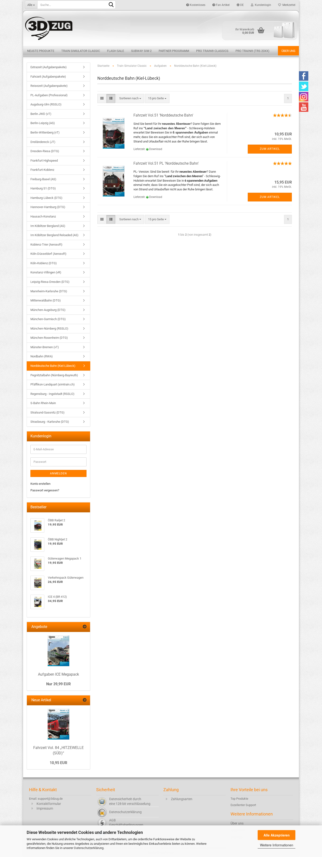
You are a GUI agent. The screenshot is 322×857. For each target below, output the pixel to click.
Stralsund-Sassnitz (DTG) (47, 412)
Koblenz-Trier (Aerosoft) (46, 244)
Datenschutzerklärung (88, 848)
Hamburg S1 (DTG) (43, 188)
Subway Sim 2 (141, 51)
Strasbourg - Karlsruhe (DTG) (49, 421)
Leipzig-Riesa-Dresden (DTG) (50, 282)
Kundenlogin (262, 5)
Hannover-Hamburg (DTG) (47, 207)
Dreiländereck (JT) (42, 142)
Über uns (288, 51)
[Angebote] (85, 627)
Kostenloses (197, 5)
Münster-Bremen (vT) (44, 347)
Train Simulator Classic (80, 51)
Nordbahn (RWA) (41, 356)
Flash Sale (115, 51)
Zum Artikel (270, 148)
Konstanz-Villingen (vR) (45, 272)
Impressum (45, 808)
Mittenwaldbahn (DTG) (45, 300)
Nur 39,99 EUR (58, 684)
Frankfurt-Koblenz (42, 169)
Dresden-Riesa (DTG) (44, 151)
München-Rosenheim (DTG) (49, 337)
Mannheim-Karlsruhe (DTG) (48, 291)
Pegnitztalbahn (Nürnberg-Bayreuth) (54, 375)
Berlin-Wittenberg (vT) (45, 132)
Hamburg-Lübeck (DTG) (46, 198)
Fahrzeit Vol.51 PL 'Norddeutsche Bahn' (166, 163)
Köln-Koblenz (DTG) (43, 263)
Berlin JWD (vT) (40, 114)
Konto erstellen (40, 483)
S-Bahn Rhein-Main (43, 403)
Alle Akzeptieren (277, 835)
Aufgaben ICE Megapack (58, 674)
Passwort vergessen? (44, 490)
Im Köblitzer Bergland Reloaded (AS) (54, 235)
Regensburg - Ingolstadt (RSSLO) (52, 394)
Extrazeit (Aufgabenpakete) (48, 67)
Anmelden (58, 473)
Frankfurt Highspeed (44, 160)
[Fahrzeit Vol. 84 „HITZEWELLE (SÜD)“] (58, 724)
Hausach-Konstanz (43, 216)
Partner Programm (174, 51)
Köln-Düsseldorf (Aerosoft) (48, 253)
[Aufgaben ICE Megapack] (58, 650)
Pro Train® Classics (212, 51)
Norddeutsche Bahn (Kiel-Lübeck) (52, 366)
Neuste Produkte (40, 51)
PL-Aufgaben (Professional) (49, 95)
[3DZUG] (161, 27)
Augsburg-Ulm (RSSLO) (46, 104)
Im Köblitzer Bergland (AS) (47, 226)
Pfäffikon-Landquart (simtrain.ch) (52, 384)
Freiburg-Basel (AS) (43, 179)
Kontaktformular (49, 804)
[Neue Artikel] (85, 700)
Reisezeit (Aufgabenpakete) (49, 86)
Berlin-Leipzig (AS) (42, 123)
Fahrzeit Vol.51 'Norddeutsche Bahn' (163, 115)
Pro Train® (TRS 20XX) (252, 51)
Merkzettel (288, 5)
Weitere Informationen (276, 845)
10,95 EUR (58, 763)
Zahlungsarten (181, 799)
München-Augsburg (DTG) (48, 310)
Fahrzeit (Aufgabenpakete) (48, 76)
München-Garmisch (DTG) (48, 319)
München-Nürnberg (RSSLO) (49, 328)
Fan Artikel (222, 5)
